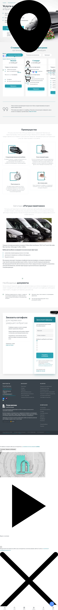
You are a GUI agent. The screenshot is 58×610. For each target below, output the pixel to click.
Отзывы (42, 411)
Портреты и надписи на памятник (47, 393)
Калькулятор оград (44, 388)
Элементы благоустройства (27, 397)
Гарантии (42, 415)
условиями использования (31, 446)
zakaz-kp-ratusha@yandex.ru (9, 395)
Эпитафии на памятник (45, 397)
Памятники (23, 386)
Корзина (42, 426)
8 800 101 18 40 (51, 71)
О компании (43, 407)
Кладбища (42, 418)
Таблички (23, 390)
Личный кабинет (44, 424)
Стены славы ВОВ (25, 395)
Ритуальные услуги (44, 390)
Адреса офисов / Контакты (9, 59)
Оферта (20, 433)
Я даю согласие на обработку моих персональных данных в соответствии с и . (45, 363)
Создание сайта (6, 421)
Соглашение (14, 433)
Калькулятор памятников (46, 386)
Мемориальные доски (26, 391)
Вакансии (42, 416)
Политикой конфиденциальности (45, 365)
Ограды (23, 388)
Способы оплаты (44, 413)
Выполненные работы (45, 409)
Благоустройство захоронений (47, 391)
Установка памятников (45, 395)
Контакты (42, 420)
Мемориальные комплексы (27, 393)
